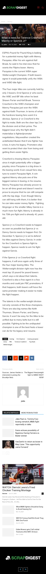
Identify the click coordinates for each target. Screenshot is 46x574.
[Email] (21, 358)
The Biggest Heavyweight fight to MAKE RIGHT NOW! (34, 375)
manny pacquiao (32, 339)
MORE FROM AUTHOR (29, 413)
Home (3, 22)
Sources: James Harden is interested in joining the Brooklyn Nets (12, 375)
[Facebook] (4, 358)
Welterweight (7, 344)
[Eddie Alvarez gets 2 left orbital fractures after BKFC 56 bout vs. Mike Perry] (8, 532)
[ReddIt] (15, 358)
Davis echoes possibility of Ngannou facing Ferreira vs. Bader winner (27, 433)
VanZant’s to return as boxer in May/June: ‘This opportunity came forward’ (28, 444)
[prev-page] (3, 453)
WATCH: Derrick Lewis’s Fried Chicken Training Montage (18, 489)
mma (5, 342)
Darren (4, 493)
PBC (10, 342)
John (5, 44)
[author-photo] (23, 398)
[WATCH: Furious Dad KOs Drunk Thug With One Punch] (8, 521)
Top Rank (32, 342)
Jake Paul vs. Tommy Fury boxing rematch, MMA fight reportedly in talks (27, 422)
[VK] (31, 358)
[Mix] (26, 358)
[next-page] (7, 453)
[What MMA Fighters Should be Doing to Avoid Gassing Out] (8, 510)
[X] (10, 358)
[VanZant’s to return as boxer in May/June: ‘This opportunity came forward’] (8, 444)
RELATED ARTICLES (11, 413)
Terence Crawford (20, 342)
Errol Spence (21, 339)
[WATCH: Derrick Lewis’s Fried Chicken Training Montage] (23, 474)
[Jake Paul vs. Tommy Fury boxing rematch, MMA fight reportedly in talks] (8, 422)
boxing (12, 339)
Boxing (10, 22)
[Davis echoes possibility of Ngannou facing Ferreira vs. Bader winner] (8, 433)
